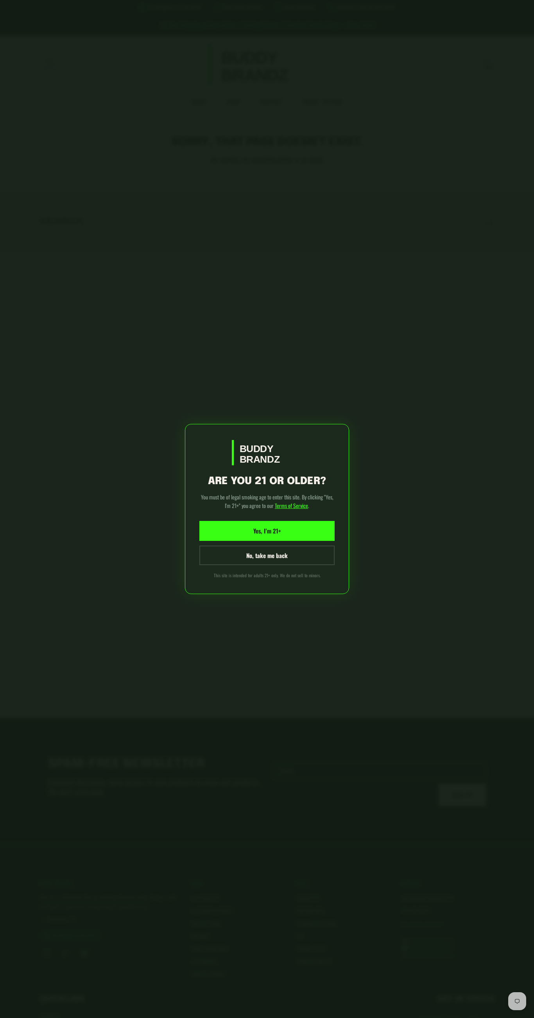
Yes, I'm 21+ (267, 530)
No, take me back (267, 555)
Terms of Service (291, 505)
